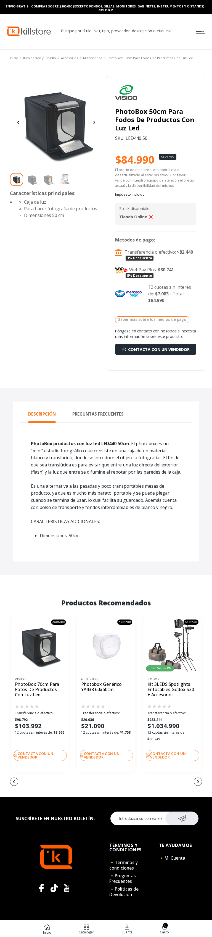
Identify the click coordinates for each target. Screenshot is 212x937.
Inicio (14, 58)
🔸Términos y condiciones (123, 865)
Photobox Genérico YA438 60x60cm (101, 687)
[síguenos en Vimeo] (54, 888)
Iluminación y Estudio (39, 58)
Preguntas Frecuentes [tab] (98, 414)
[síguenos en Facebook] (41, 888)
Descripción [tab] (42, 414)
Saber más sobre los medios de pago (152, 319)
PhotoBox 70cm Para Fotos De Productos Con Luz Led (37, 690)
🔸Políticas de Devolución (124, 891)
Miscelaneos (92, 58)
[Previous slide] (18, 122)
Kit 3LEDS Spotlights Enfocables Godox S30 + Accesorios (170, 690)
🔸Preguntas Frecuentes (122, 878)
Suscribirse (182, 818)
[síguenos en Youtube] (67, 888)
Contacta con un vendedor (158, 349)
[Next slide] (94, 122)
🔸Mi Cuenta (172, 858)
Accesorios (69, 58)
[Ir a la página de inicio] (29, 31)
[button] (59, 782)
